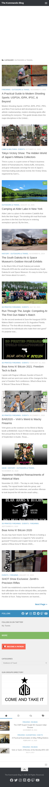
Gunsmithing (31, 735)
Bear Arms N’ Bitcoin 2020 (17, 530)
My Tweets (6, 626)
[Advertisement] (24, 31)
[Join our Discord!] (34, 613)
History (5, 254)
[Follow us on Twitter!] (26, 613)
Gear (4, 468)
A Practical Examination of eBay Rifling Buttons (30, 738)
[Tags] (43, 716)
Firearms (6, 90)
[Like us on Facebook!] (23, 613)
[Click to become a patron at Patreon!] (14, 650)
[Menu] (46, 3)
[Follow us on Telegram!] (38, 613)
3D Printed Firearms (11, 307)
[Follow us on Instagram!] (30, 613)
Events (21, 149)
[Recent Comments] (30, 716)
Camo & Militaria (9, 149)
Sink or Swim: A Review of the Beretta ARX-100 (30, 750)
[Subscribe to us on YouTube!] (45, 613)
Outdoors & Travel (21, 90)
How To (40, 735)
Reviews (34, 722)
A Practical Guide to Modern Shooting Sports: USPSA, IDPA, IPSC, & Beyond (23, 97)
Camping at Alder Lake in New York (22, 208)
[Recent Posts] (18, 716)
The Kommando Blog (13, 3)
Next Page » (41, 604)
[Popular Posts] (6, 716)
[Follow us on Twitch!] (42, 613)
